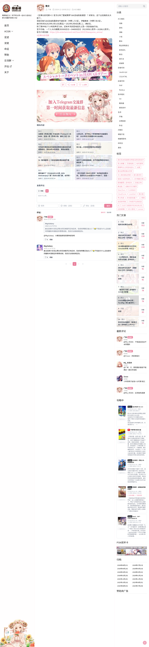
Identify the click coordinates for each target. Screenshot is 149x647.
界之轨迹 (121, 198)
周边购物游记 (124, 45)
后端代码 (121, 81)
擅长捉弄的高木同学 (125, 171)
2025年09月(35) (137, 582)
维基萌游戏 (122, 139)
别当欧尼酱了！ (132, 198)
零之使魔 (121, 163)
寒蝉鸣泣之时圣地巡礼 (126, 167)
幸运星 (120, 186)
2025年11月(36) (137, 579)
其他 (119, 147)
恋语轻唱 (130, 163)
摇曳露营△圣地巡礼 (125, 182)
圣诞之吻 (138, 182)
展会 (120, 41)
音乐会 (121, 59)
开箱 (120, 116)
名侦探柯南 (122, 201)
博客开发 (121, 134)
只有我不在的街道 (135, 201)
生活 (119, 112)
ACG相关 (121, 19)
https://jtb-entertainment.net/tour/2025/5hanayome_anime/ (76, 32)
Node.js (122, 90)
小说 (120, 36)
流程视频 (139, 495)
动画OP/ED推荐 (131, 186)
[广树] (40, 7)
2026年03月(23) (137, 572)
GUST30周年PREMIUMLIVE (132, 205)
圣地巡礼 (122, 50)
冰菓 (138, 167)
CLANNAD (132, 190)
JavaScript (123, 72)
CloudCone (122, 194)
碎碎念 (120, 143)
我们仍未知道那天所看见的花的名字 (131, 160)
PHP (120, 85)
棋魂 (143, 198)
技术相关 (121, 94)
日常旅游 (122, 121)
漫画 (120, 32)
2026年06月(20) (122, 568)
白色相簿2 (121, 209)
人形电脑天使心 (139, 179)
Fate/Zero (121, 190)
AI (118, 205)
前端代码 (121, 67)
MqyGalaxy (48, 246)
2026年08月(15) (122, 565)
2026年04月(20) (122, 572)
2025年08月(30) (122, 586)
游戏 (120, 28)
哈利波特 (139, 163)
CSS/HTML (123, 76)
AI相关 (120, 130)
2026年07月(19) (137, 565)
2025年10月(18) (122, 582)
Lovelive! (132, 194)
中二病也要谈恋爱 (124, 175)
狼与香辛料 (138, 175)
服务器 (121, 103)
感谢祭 (121, 63)
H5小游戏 (131, 209)
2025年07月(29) (137, 586)
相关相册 (131, 495)
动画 (120, 23)
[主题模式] (145, 643)
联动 (120, 54)
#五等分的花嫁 (43, 35)
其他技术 (122, 107)
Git (120, 99)
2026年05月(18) (137, 568)
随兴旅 (141, 194)
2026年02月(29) (122, 575)
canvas (140, 209)
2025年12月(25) (122, 579)
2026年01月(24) (137, 575)
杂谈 (120, 125)
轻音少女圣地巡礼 (124, 179)
